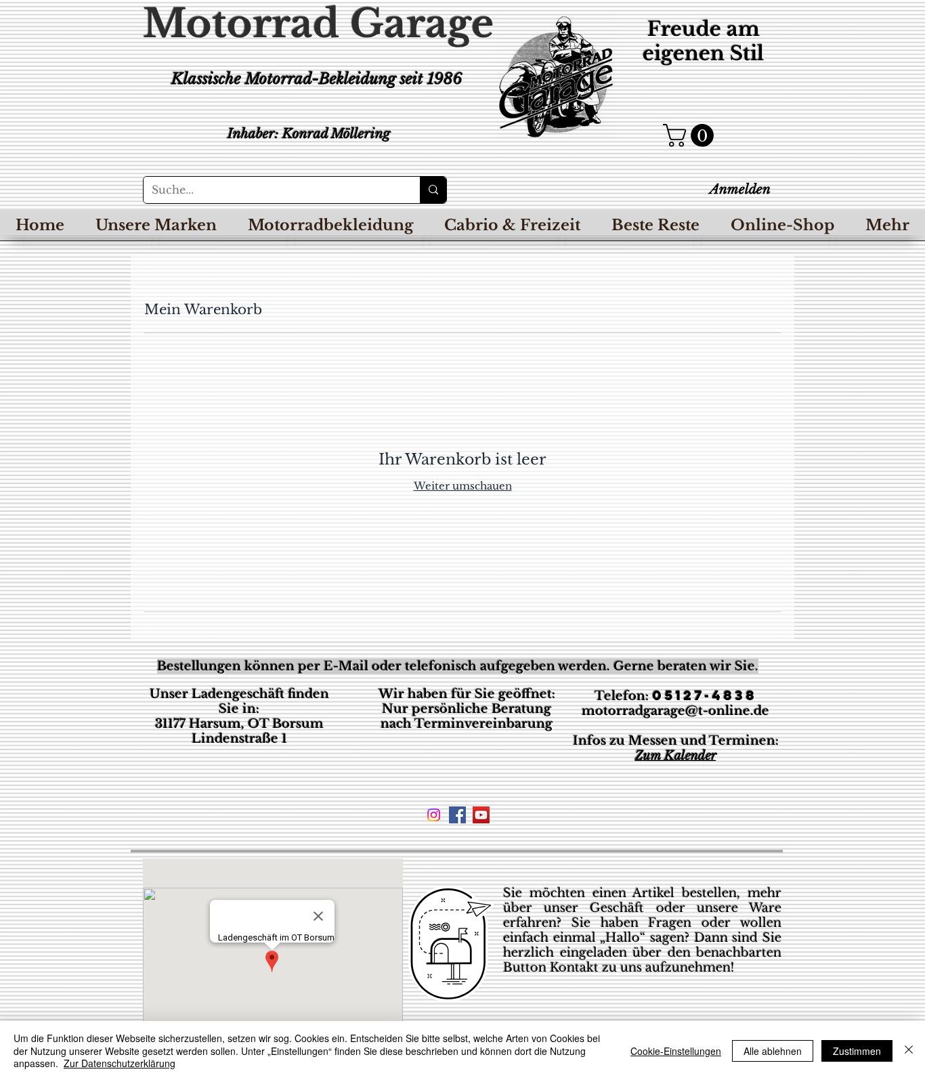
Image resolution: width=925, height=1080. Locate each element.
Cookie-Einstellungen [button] (675, 1051)
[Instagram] (433, 814)
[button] (691, 135)
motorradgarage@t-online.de (675, 711)
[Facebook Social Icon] (457, 814)
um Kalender (679, 755)
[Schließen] (909, 1050)
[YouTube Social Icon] (481, 814)
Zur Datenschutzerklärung (119, 1063)
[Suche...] (433, 190)
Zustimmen (857, 1051)
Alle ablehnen (773, 1051)
